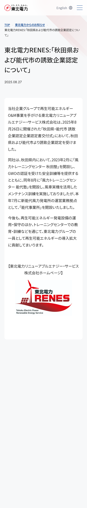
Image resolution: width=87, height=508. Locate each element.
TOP (7, 25)
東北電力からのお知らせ (30, 25)
